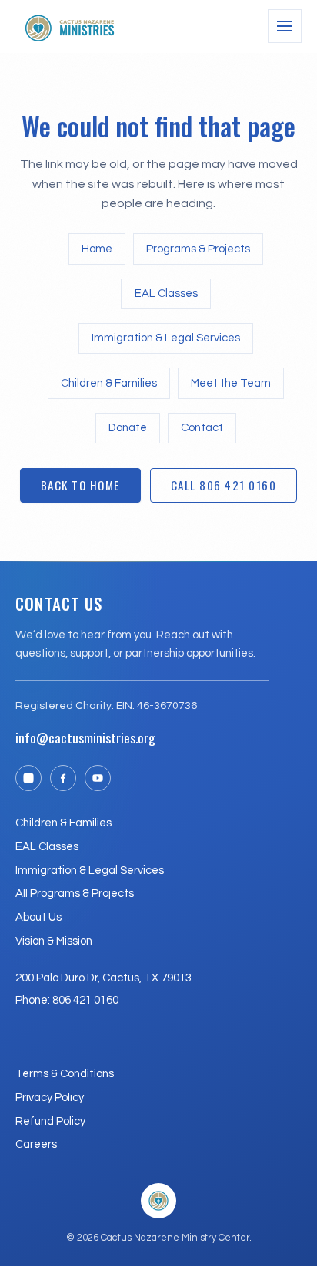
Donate (127, 428)
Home (97, 249)
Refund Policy (50, 1121)
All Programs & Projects (74, 893)
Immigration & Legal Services (166, 338)
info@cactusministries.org (85, 737)
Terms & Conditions (64, 1074)
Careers (36, 1144)
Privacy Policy (49, 1097)
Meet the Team (231, 383)
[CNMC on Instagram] (28, 778)
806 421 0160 (85, 1000)
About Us (38, 917)
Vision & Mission (53, 941)
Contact (202, 428)
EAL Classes (166, 293)
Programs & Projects (198, 249)
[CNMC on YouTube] (98, 778)
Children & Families (109, 383)
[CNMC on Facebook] (63, 778)
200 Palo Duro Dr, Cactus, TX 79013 (103, 978)
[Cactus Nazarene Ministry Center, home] (69, 26)
